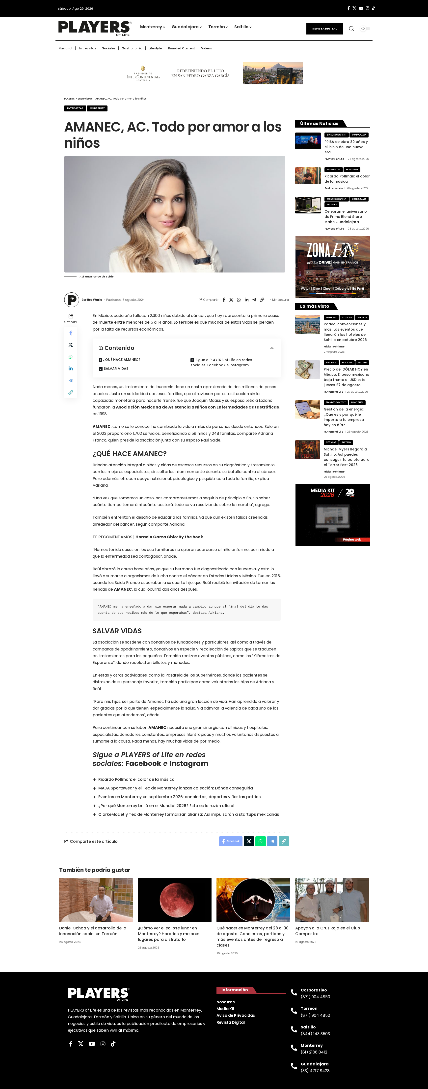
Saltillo (361, 317)
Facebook (143, 763)
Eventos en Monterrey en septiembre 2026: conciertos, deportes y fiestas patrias (179, 797)
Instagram (189, 763)
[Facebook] (348, 8)
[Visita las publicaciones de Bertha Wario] (71, 299)
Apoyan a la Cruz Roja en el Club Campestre (327, 931)
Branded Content (337, 135)
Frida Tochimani (335, 346)
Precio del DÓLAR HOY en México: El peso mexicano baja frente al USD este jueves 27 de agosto (346, 377)
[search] (351, 28)
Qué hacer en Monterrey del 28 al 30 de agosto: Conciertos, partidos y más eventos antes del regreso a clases (252, 936)
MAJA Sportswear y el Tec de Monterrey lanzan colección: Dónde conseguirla (175, 788)
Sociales (332, 204)
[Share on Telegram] (254, 300)
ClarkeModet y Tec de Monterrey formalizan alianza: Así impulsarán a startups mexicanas (188, 814)
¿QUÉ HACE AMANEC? (121, 359)
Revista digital (324, 29)
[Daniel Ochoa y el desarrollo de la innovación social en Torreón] (96, 900)
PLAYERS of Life (334, 159)
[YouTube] (361, 8)
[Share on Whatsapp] (239, 300)
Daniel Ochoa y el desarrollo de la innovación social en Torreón (92, 931)
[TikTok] (373, 8)
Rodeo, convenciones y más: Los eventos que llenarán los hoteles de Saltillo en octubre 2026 (345, 332)
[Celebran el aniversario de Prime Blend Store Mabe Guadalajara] (308, 205)
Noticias (347, 317)
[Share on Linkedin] (246, 300)
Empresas (331, 317)
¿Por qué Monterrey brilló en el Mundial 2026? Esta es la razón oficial (166, 806)
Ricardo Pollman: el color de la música (136, 779)
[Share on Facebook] (223, 300)
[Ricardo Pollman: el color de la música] (308, 175)
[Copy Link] (262, 300)
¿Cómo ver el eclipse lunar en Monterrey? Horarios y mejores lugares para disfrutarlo (168, 933)
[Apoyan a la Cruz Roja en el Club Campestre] (332, 900)
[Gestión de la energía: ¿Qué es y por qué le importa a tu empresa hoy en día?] (307, 409)
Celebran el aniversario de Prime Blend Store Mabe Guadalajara (345, 216)
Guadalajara (359, 135)
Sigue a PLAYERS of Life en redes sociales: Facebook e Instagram (221, 362)
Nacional (331, 362)
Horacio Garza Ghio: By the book (169, 537)
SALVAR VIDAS (116, 368)
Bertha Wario (91, 300)
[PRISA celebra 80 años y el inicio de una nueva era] (308, 141)
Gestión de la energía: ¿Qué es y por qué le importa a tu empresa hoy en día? (344, 417)
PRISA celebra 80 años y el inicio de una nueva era (346, 147)
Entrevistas (75, 108)
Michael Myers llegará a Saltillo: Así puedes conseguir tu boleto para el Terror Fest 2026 (347, 457)
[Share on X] (231, 300)
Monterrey (97, 108)
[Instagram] (368, 8)
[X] (354, 8)
